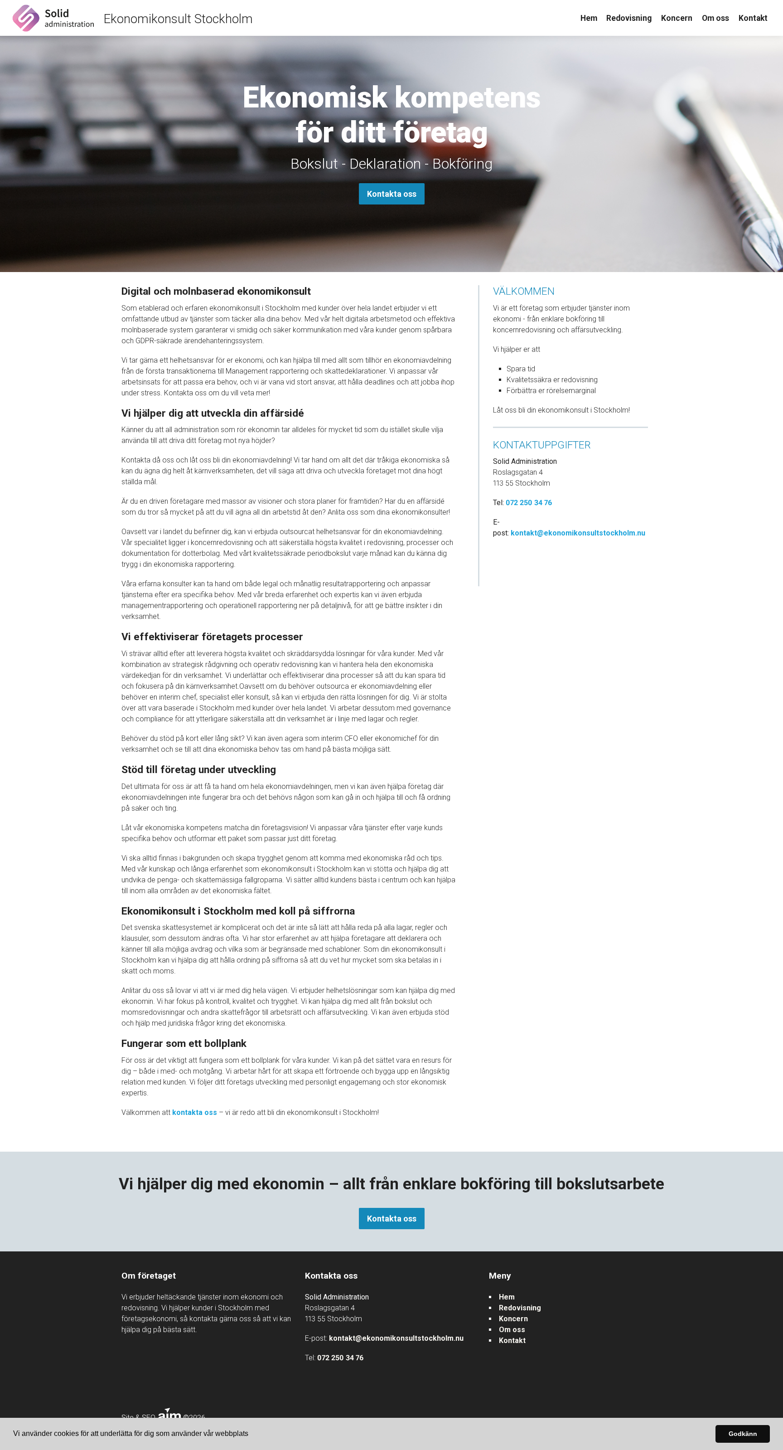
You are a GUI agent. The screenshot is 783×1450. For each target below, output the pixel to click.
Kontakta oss (391, 194)
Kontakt (753, 18)
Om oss (715, 18)
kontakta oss (194, 1112)
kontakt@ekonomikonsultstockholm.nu (578, 533)
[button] (251, 1434)
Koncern (676, 18)
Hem (588, 18)
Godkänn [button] (743, 1433)
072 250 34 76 (529, 502)
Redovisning (629, 18)
